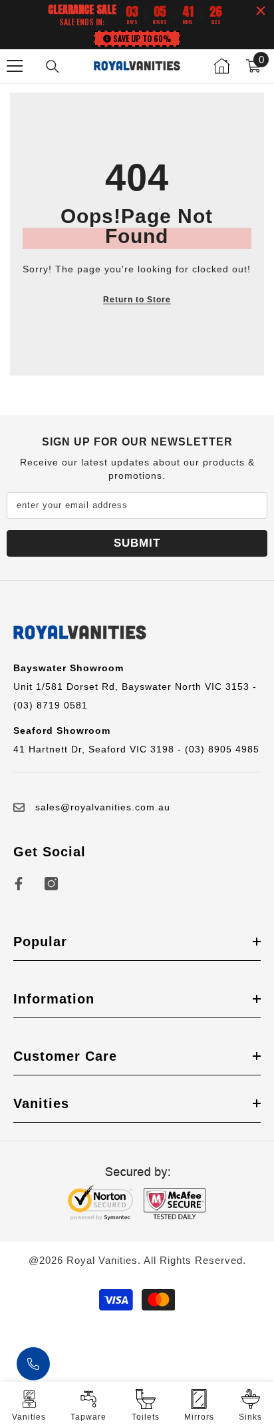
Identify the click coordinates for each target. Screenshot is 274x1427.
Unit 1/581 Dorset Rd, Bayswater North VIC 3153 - (135, 686)
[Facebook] (19, 884)
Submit (137, 543)
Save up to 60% (142, 38)
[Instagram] (51, 884)
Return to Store (137, 299)
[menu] (15, 66)
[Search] (53, 67)
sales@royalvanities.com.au (102, 807)
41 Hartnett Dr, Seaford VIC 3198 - (99, 749)
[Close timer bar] (260, 10)
